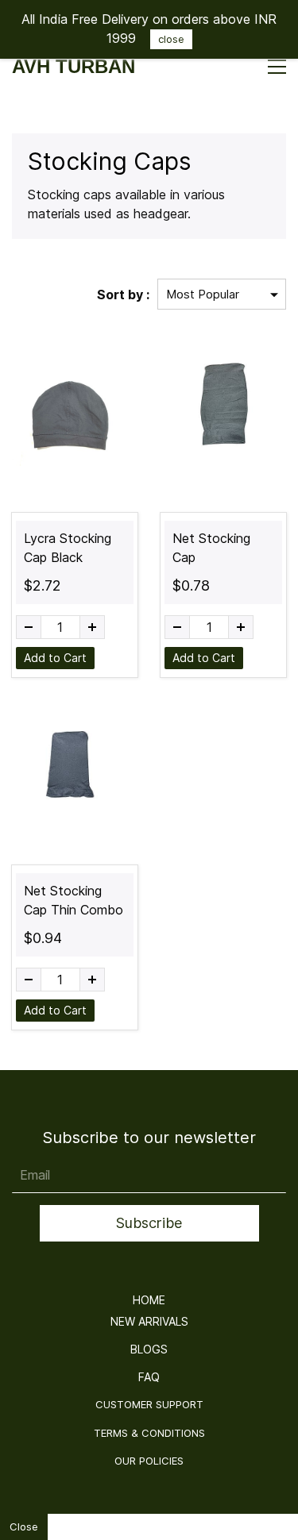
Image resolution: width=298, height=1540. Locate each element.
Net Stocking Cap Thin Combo (73, 900)
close (171, 39)
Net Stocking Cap (211, 547)
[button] (149, 1300)
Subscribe (149, 1223)
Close (24, 1526)
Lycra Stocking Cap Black (67, 547)
